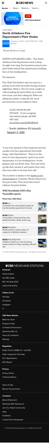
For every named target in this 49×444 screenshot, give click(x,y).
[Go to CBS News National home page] (24, 3)
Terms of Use (7, 385)
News (15, 8)
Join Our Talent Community (13, 408)
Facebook (6, 301)
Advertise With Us (9, 331)
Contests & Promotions (11, 327)
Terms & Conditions (10, 335)
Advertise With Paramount (13, 404)
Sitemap (5, 339)
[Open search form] (46, 3)
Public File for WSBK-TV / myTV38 (16, 350)
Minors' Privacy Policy (11, 389)
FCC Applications (9, 358)
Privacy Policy (8, 373)
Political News (8, 274)
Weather (25, 8)
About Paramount (9, 400)
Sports (35, 8)
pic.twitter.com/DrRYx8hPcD (24, 122)
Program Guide (8, 324)
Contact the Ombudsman (12, 420)
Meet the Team (8, 320)
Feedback (6, 416)
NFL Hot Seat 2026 (10, 282)
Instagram (6, 305)
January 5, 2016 (16, 132)
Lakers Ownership (9, 286)
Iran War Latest (8, 278)
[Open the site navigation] (9, 3)
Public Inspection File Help (13, 354)
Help (4, 412)
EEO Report (7, 362)
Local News (7, 30)
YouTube (6, 297)
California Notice (9, 377)
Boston (5, 8)
